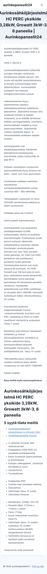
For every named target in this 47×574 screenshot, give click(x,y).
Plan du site (38, 566)
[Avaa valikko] (41, 5)
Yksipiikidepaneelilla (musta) (22, 435)
